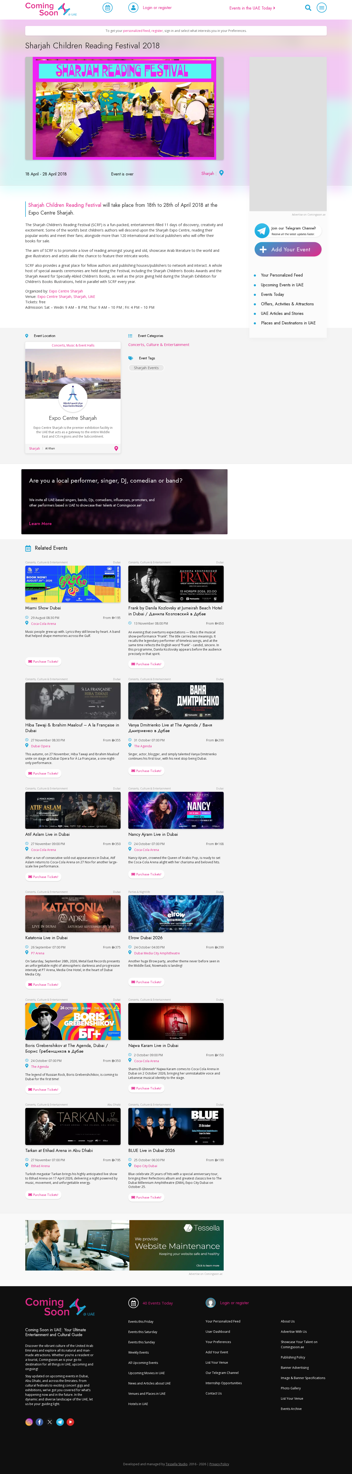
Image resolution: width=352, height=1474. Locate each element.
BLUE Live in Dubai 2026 (151, 1150)
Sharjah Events (146, 367)
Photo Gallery (291, 1388)
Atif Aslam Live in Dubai (47, 834)
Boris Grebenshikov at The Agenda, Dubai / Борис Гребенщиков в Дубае (66, 1048)
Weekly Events (138, 1352)
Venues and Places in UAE (146, 1393)
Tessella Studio (177, 1464)
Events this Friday (140, 1321)
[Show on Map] (221, 173)
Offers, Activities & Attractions (287, 304)
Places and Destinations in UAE (288, 323)
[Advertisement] (288, 134)
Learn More (40, 524)
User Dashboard (218, 1331)
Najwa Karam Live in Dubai (153, 1045)
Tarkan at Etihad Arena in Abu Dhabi (59, 1150)
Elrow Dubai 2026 (145, 938)
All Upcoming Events (143, 1363)
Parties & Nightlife (139, 892)
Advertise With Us (294, 1331)
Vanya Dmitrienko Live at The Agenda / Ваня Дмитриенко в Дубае (170, 728)
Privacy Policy (219, 1464)
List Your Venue (217, 1362)
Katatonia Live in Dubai (46, 938)
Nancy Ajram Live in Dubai (153, 834)
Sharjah (208, 173)
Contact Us (214, 1393)
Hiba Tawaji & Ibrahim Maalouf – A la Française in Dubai (72, 728)
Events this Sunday (141, 1342)
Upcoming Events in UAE (282, 285)
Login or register (157, 8)
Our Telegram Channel (222, 1373)
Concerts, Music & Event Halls (73, 345)
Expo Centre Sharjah (66, 291)
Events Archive (291, 1409)
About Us (288, 1321)
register (157, 31)
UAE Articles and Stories (282, 313)
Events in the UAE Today (251, 8)
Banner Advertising (295, 1367)
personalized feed (136, 31)
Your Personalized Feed (282, 275)
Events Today (272, 294)
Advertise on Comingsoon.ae (308, 214)
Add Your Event (290, 249)
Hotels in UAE (138, 1404)
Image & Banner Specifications (303, 1378)
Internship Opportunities (224, 1383)
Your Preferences (218, 1342)
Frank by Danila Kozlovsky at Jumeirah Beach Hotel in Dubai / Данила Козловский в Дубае (175, 611)
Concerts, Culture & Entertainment (158, 344)
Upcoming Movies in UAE (146, 1373)
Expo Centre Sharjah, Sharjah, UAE (66, 296)
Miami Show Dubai (43, 608)
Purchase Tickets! (45, 661)
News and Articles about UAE (149, 1383)
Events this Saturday (142, 1332)
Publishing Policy (293, 1357)
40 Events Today (158, 1303)
